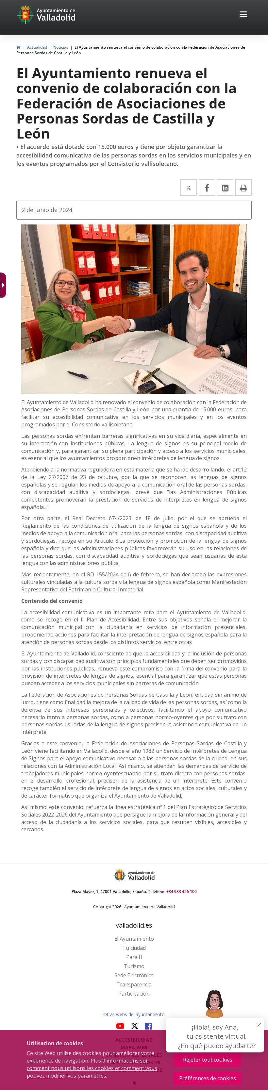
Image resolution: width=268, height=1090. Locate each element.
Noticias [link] (60, 47)
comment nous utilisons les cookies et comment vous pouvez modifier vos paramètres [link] (92, 1072)
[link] (18, 47)
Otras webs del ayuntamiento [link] (134, 1014)
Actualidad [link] (37, 47)
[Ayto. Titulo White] (56, 15)
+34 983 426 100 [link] (181, 891)
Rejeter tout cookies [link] (207, 1059)
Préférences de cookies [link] (207, 1078)
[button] (243, 15)
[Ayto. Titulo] (141, 875)
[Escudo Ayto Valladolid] (120, 875)
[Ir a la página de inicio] (26, 15)
